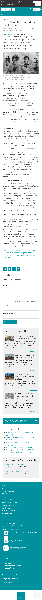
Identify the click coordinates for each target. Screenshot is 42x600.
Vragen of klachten (10, 568)
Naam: (5, 305)
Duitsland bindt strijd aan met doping (21, 447)
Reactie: (6, 285)
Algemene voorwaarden (12, 566)
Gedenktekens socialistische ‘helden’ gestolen (25, 376)
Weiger (38, 5)
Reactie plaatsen (10, 322)
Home (6, 558)
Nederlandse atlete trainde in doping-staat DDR (25, 395)
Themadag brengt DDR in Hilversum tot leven (25, 356)
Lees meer (33, 351)
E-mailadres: (8, 313)
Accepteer (37, 2)
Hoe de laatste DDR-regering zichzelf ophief (26, 337)
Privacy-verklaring (8, 582)
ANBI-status (8, 563)
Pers (5, 561)
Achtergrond (7, 34)
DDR (26, 330)
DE (5, 485)
